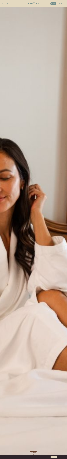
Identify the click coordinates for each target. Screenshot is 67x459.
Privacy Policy (47, 457)
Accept (53, 457)
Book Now (53, 3)
